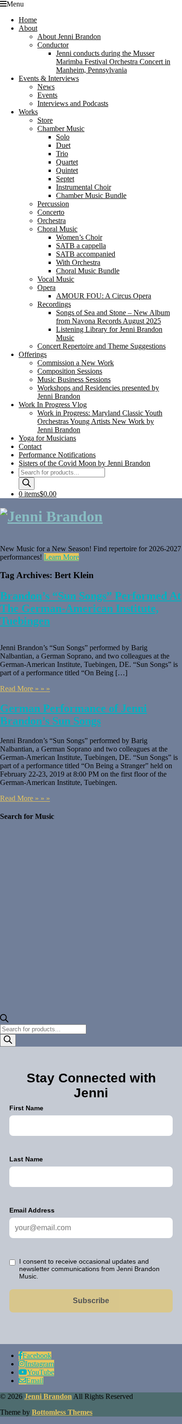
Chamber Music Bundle (91, 195)
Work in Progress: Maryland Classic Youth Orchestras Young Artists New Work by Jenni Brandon (99, 421)
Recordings (54, 304)
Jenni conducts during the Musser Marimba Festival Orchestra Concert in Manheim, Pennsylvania (113, 61)
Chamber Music (60, 128)
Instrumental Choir (83, 187)
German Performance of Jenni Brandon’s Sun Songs (73, 714)
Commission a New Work (75, 363)
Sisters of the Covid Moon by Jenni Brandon (84, 463)
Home (28, 20)
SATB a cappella (81, 246)
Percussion (53, 204)
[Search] (27, 483)
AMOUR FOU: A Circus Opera (103, 296)
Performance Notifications (57, 455)
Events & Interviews (49, 78)
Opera (46, 287)
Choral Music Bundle (87, 271)
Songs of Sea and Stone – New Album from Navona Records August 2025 (113, 317)
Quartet (67, 162)
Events (47, 95)
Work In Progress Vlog (53, 405)
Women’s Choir (79, 237)
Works (28, 112)
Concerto (50, 212)
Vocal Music (55, 279)
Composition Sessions (69, 371)
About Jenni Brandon (69, 36)
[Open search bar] (4, 1020)
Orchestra (51, 220)
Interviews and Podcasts (72, 103)
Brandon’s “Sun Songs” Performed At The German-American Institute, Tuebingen (90, 608)
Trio (62, 154)
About (28, 28)
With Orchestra (78, 262)
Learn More (61, 557)
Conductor (53, 45)
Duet (63, 145)
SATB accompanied (85, 254)
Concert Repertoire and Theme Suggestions (101, 346)
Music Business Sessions (74, 379)
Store (45, 120)
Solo (63, 137)
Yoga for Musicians (47, 438)
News (46, 87)
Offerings (33, 354)
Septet (65, 179)
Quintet (67, 170)
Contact (30, 446)
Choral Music (57, 229)
